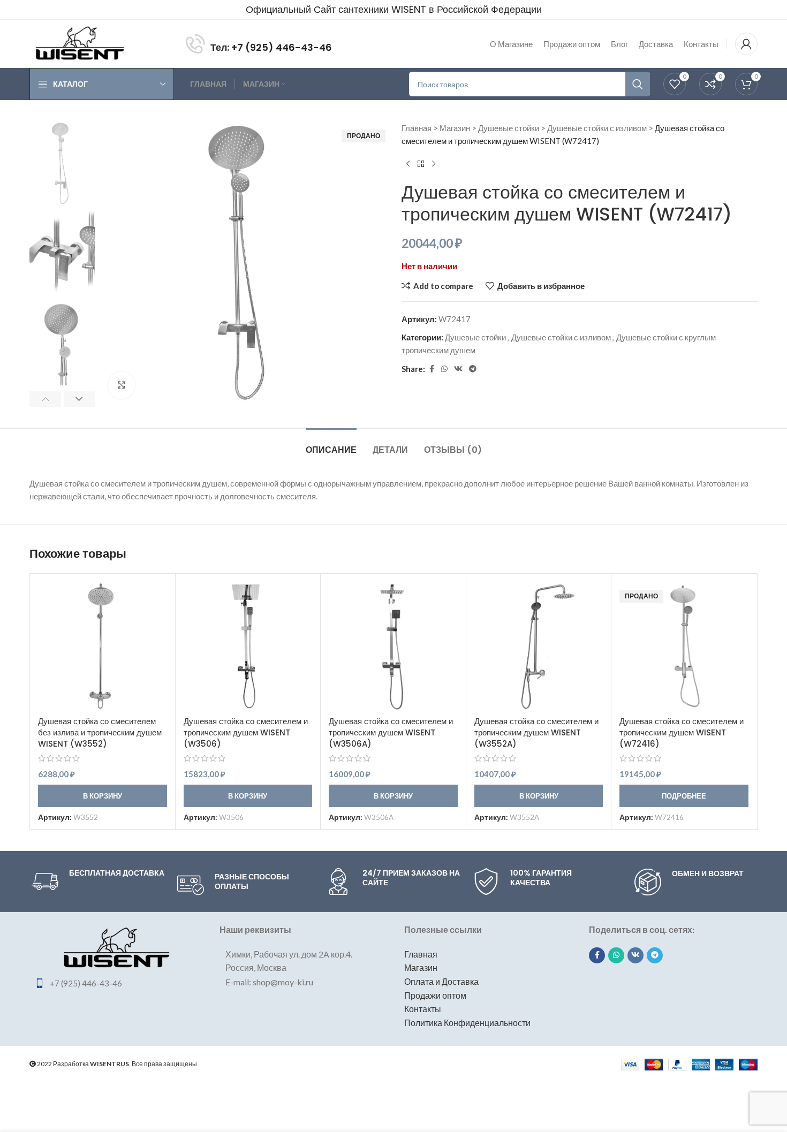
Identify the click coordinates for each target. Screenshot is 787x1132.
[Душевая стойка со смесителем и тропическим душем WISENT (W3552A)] (538, 646)
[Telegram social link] (473, 369)
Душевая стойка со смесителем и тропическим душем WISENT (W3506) (246, 732)
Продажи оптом (435, 995)
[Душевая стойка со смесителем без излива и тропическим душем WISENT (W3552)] (102, 646)
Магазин (455, 128)
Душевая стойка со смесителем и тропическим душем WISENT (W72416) (681, 732)
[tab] (331, 444)
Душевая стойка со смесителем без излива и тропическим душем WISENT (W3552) (100, 732)
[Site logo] (79, 43)
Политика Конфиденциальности (467, 1022)
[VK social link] (458, 369)
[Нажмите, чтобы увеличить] (121, 385)
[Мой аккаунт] (746, 44)
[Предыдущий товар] (408, 164)
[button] (45, 399)
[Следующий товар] (433, 164)
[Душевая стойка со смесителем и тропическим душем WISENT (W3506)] (248, 646)
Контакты (422, 1009)
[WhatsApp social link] (444, 369)
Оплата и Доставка (441, 981)
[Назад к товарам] (420, 164)
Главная (417, 128)
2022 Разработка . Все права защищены (116, 1064)
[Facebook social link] (431, 369)
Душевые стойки (508, 128)
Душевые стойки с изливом (597, 128)
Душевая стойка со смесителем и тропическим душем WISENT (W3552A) (536, 732)
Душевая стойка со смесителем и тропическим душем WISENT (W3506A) (391, 732)
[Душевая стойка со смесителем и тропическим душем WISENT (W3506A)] (393, 646)
